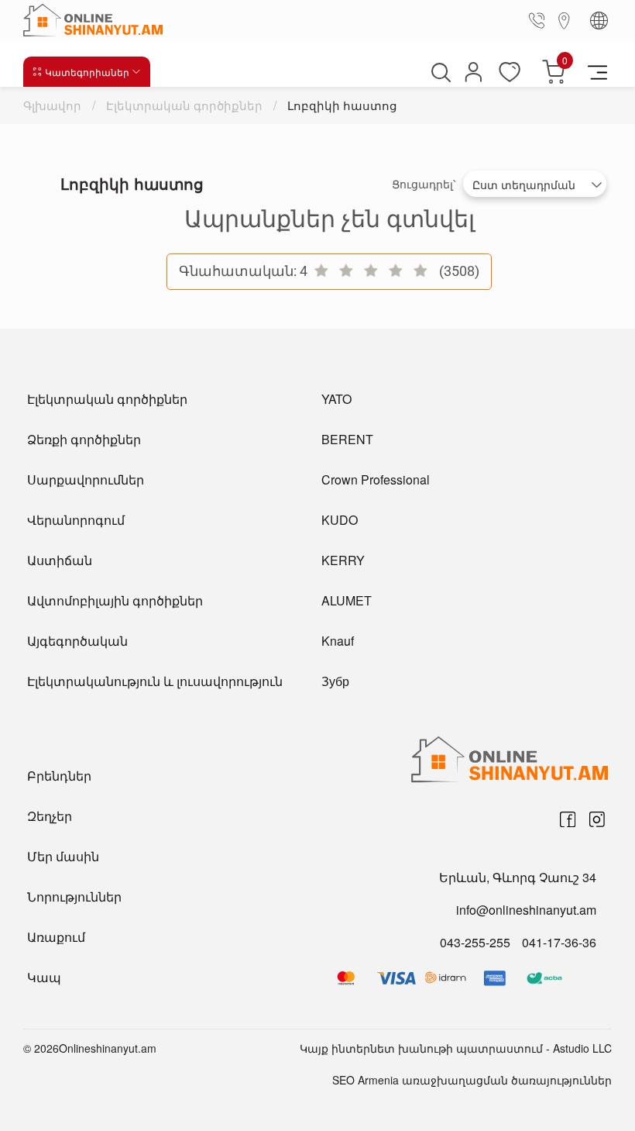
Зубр (335, 681)
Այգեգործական (77, 641)
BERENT (347, 439)
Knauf (337, 641)
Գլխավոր (53, 105)
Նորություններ (74, 896)
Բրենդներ (59, 775)
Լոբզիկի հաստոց (342, 105)
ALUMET (346, 600)
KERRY (343, 560)
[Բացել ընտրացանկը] (597, 71)
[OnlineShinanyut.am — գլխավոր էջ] (96, 20)
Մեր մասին (63, 856)
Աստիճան (59, 560)
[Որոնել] (439, 72)
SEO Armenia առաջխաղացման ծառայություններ (472, 1080)
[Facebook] (567, 819)
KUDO (339, 520)
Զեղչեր (49, 816)
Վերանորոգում (76, 520)
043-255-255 (475, 942)
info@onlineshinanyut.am (526, 910)
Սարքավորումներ (85, 479)
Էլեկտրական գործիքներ (184, 105)
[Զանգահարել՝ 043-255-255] (540, 20)
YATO (336, 399)
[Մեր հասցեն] (564, 19)
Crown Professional (375, 479)
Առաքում (56, 937)
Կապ (44, 977)
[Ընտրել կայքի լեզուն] (599, 20)
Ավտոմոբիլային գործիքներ (115, 600)
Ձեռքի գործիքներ (84, 439)
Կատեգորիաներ (87, 71)
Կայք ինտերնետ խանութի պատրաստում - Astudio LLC (456, 1048)
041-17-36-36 (559, 942)
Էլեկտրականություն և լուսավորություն (155, 681)
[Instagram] (597, 819)
